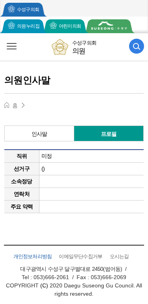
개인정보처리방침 (32, 256)
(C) (44, 285)
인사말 (39, 134)
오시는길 (119, 256)
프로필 (109, 134)
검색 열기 (136, 46)
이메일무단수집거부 (80, 256)
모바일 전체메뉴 (11, 46)
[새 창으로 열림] (109, 26)
